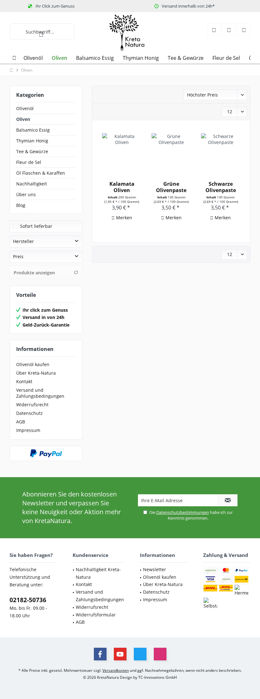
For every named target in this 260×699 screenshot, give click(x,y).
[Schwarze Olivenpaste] (220, 152)
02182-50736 (28, 600)
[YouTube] (120, 654)
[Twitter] (140, 654)
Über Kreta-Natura (36, 373)
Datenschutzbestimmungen (182, 512)
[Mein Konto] (214, 29)
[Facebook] (100, 654)
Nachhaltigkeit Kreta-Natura (98, 573)
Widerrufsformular (96, 615)
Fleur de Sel (28, 162)
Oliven (23, 119)
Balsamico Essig (33, 130)
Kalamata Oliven (121, 187)
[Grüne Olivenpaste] (171, 152)
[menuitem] (243, 29)
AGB (20, 422)
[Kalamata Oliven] (121, 152)
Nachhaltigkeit (31, 184)
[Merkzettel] (229, 29)
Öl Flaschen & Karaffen (40, 173)
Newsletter (154, 569)
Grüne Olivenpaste (171, 187)
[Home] (14, 58)
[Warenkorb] (243, 29)
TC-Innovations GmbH (157, 677)
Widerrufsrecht (32, 405)
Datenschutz (29, 413)
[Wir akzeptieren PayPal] (46, 453)
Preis (18, 256)
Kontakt (24, 381)
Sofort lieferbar (36, 226)
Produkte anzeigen (34, 273)
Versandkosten (115, 670)
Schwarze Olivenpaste (220, 187)
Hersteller (23, 241)
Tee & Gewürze (32, 151)
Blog (20, 205)
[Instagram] (160, 654)
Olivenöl (25, 108)
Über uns (26, 194)
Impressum (28, 430)
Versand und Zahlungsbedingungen (40, 393)
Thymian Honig (32, 141)
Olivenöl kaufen (32, 364)
